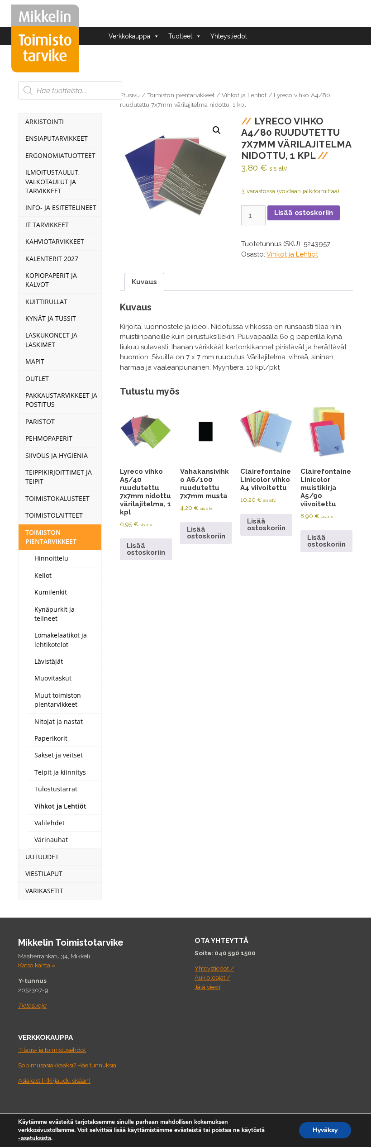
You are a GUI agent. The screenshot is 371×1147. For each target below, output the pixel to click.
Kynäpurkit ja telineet (54, 614)
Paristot (40, 421)
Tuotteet (180, 36)
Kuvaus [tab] (144, 282)
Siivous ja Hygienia (56, 455)
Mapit (34, 361)
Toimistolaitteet (54, 515)
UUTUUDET (42, 856)
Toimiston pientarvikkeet (180, 95)
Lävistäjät (48, 661)
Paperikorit (50, 738)
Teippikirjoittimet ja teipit (58, 476)
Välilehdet (49, 823)
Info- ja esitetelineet (60, 207)
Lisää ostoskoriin (303, 213)
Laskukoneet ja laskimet (51, 339)
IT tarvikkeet (47, 224)
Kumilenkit (50, 592)
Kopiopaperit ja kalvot (51, 280)
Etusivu (130, 95)
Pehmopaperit (48, 438)
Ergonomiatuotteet (60, 155)
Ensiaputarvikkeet (56, 138)
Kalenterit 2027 (51, 258)
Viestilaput (43, 873)
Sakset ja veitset (58, 755)
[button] (217, 130)
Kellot (43, 575)
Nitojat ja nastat (58, 721)
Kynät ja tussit (50, 318)
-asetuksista (34, 1138)
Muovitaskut (52, 678)
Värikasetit (44, 890)
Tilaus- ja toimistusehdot (52, 1049)
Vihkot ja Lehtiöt (244, 95)
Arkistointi (44, 121)
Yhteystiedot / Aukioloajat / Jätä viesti (214, 977)
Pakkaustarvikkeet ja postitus (61, 400)
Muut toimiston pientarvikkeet (57, 700)
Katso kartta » (36, 965)
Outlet (37, 378)
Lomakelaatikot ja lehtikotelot (60, 639)
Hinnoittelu (51, 558)
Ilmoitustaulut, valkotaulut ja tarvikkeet (52, 181)
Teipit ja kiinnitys (60, 772)
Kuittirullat (46, 301)
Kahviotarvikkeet (54, 241)
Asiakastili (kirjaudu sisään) (54, 1080)
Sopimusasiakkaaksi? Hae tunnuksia (67, 1065)
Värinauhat (51, 839)
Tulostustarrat (55, 789)
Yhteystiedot (228, 36)
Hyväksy (325, 1130)
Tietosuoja (32, 1005)
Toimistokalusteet (57, 498)
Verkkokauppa (129, 36)
